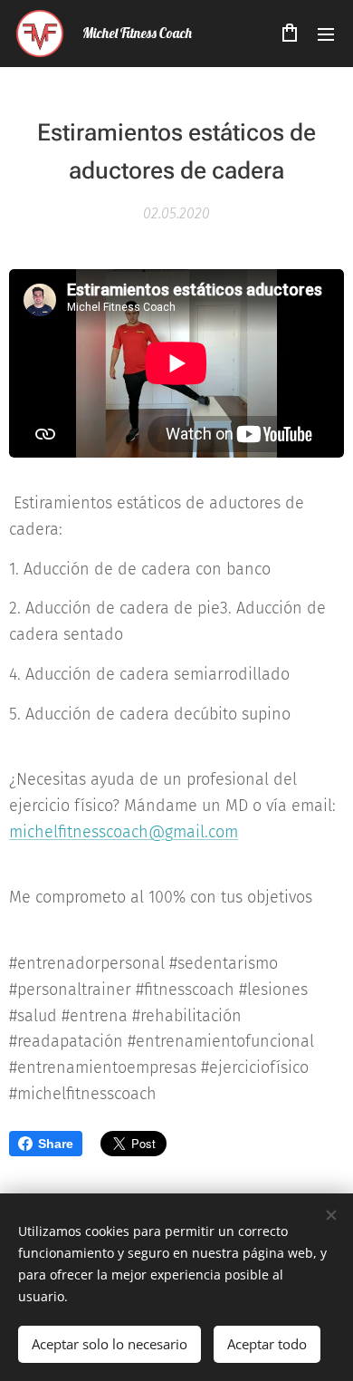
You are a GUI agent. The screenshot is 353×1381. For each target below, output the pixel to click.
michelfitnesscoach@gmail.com (123, 832)
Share (55, 1143)
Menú (326, 33)
